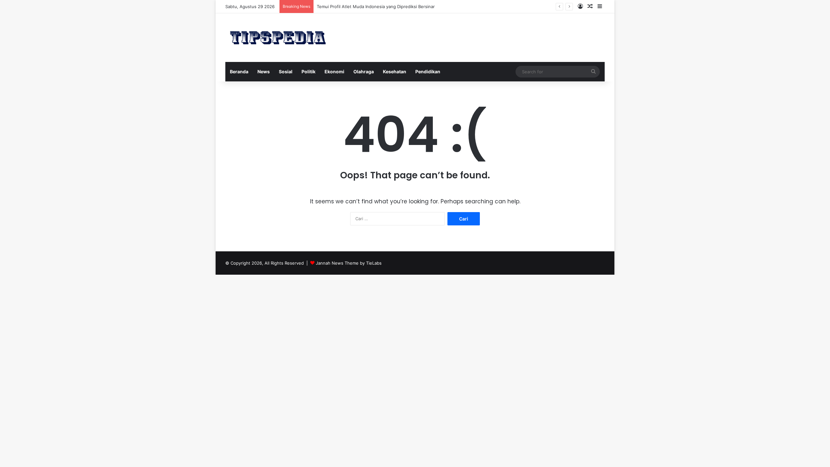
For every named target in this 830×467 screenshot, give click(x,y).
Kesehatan (394, 71)
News (263, 71)
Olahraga (363, 71)
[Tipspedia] (277, 37)
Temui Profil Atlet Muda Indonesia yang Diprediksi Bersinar (376, 6)
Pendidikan (427, 71)
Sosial (285, 71)
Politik (308, 71)
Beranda (239, 71)
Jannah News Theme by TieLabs (349, 263)
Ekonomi (334, 71)
